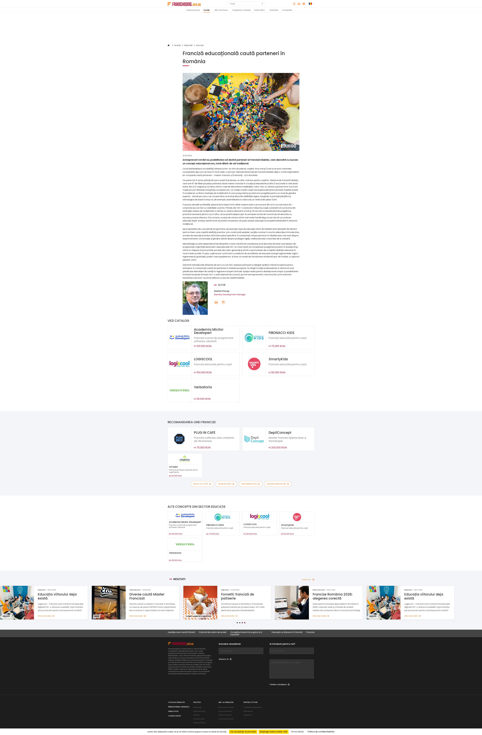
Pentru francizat (225, 711)
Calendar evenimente (252, 707)
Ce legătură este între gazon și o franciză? (208, 633)
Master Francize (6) (276, 484)
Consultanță (287, 10)
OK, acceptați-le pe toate (243, 731)
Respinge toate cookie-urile (273, 731)
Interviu (196, 715)
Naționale (188, 45)
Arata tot (306, 579)
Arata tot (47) (200, 484)
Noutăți (206, 10)
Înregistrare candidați (241, 10)
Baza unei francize (225, 707)
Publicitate (274, 10)
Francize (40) (224, 484)
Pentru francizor (225, 715)
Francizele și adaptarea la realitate (285, 632)
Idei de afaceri (199, 722)
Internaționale (199, 711)
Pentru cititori (259, 10)
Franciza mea (198, 719)
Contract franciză (225, 719)
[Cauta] (262, 4)
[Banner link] (241, 28)
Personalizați (297, 731)
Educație (200, 45)
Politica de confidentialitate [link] (321, 731)
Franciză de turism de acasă (174, 632)
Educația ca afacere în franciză (249, 632)
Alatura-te (224, 659)
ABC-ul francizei (221, 10)
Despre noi (248, 715)
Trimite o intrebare (278, 684)
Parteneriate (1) (249, 484)
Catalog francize (193, 10)
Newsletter (248, 711)
